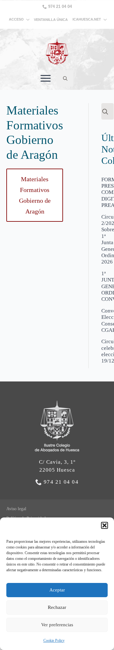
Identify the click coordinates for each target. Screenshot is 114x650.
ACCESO (16, 19)
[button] (104, 525)
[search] (105, 111)
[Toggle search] (65, 78)
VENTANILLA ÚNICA (51, 20)
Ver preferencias (57, 624)
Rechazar (57, 607)
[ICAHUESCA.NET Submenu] (104, 19)
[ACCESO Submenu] (29, 19)
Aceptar (57, 589)
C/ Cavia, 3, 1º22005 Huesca (57, 466)
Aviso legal (16, 508)
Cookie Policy (54, 640)
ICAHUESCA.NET (87, 19)
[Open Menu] (46, 78)
